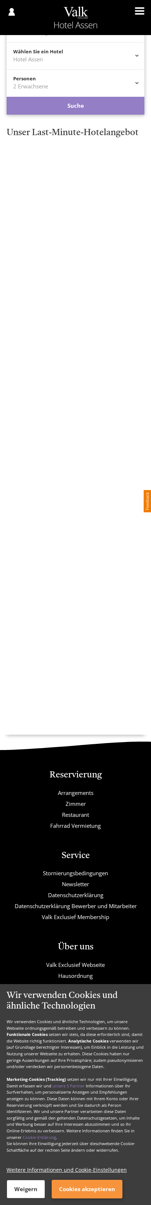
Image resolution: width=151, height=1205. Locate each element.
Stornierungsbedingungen (75, 873)
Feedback (147, 501)
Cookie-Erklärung (39, 1137)
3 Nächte (28, 179)
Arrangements (75, 792)
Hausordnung (75, 975)
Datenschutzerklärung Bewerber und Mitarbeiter (76, 906)
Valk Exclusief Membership (75, 917)
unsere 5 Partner (68, 1086)
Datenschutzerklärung (75, 895)
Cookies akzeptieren (87, 1189)
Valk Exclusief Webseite (75, 964)
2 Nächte (97, 171)
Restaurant (75, 814)
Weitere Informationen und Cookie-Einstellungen (67, 1169)
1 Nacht (26, 171)
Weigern (25, 1189)
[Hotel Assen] (75, 17)
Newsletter (75, 884)
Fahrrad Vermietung (75, 825)
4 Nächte (97, 179)
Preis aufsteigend (64, 218)
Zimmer (76, 803)
